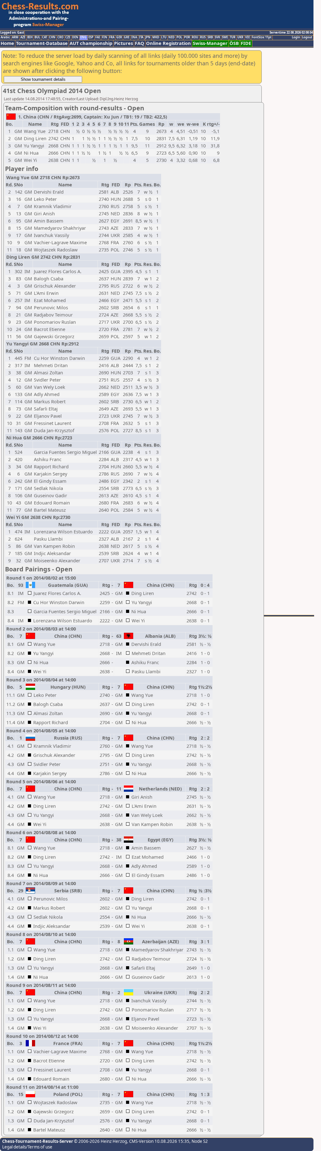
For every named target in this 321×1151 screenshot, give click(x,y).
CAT (44, 37)
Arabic (5, 37)
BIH (30, 37)
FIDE (246, 43)
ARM (15, 37)
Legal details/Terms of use (27, 1147)
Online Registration (168, 43)
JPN (147, 37)
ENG (83, 37)
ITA (141, 37)
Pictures (123, 43)
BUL (37, 37)
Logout (307, 37)
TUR (232, 37)
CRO (60, 37)
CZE (67, 37)
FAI (97, 37)
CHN (52, 37)
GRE (126, 37)
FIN (104, 37)
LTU (163, 37)
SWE (225, 37)
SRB (210, 37)
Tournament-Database (42, 43)
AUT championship (91, 43)
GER (119, 37)
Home (7, 43)
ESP (90, 37)
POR (187, 37)
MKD (155, 37)
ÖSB (234, 43)
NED (171, 37)
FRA (111, 37)
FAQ (139, 43)
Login (296, 37)
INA (134, 37)
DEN (75, 37)
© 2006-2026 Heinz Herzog (100, 1141)
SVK (217, 37)
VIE (247, 37)
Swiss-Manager (210, 43)
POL (179, 37)
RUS (203, 37)
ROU (195, 37)
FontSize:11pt (261, 37)
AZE (22, 37)
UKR (240, 37)
